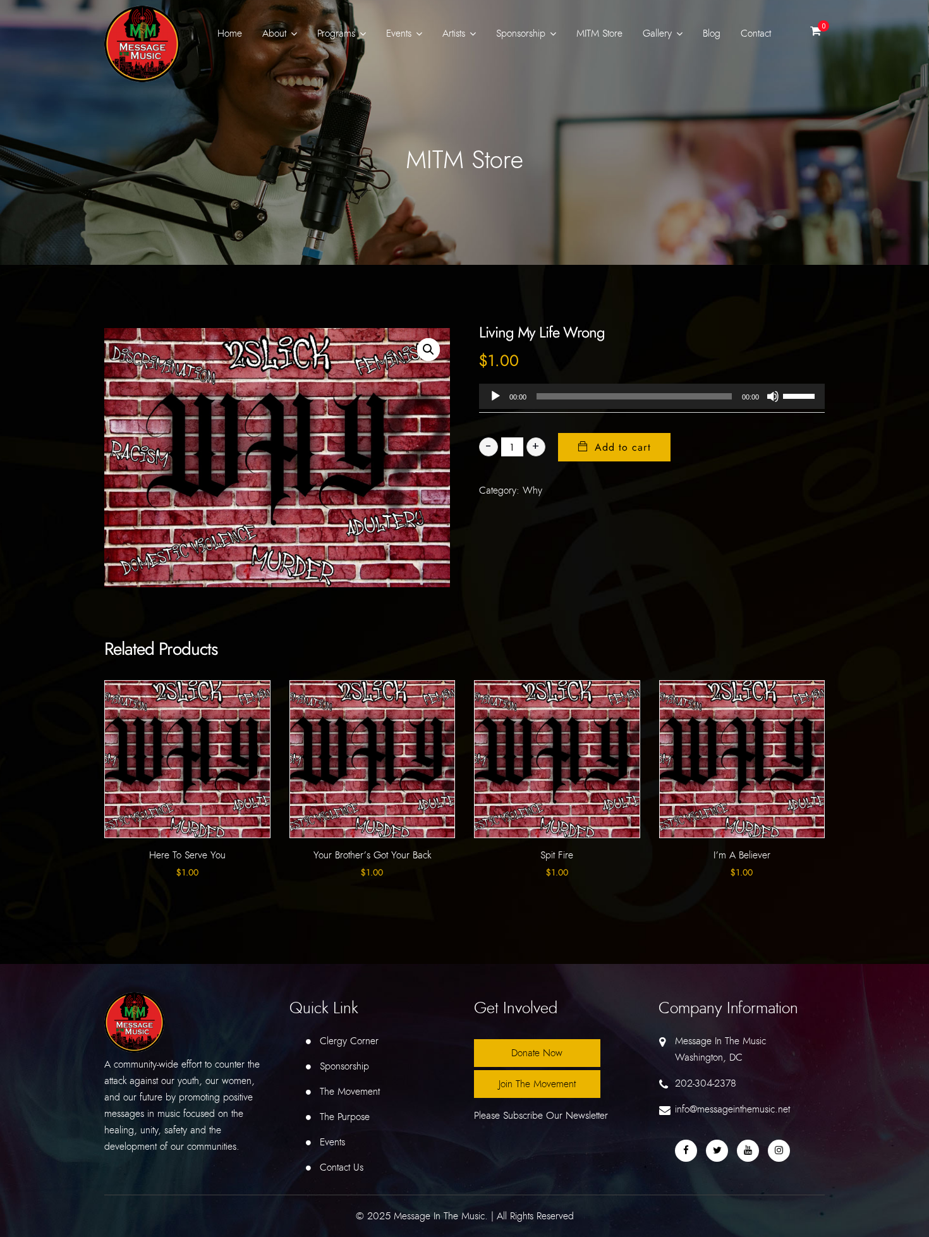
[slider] (800, 395)
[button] (428, 349)
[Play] (495, 396)
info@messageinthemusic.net (732, 1109)
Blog (711, 33)
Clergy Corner (349, 1041)
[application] (652, 396)
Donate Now (536, 1053)
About (274, 33)
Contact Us (341, 1167)
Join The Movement (537, 1084)
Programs (336, 33)
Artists (453, 33)
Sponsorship (520, 33)
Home (229, 33)
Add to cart (623, 447)
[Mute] (773, 396)
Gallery (657, 33)
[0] (815, 34)
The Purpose (345, 1117)
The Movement (350, 1092)
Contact (756, 33)
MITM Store (599, 33)
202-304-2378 (705, 1083)
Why (532, 490)
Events (398, 33)
